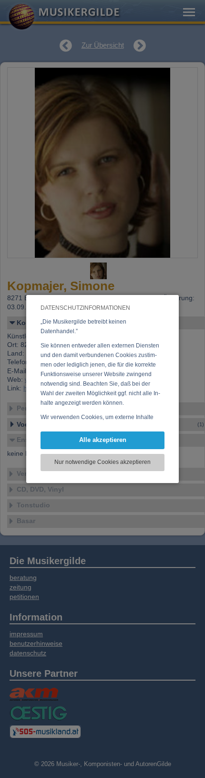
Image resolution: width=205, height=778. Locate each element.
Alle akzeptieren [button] (102, 439)
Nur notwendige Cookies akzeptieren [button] (102, 462)
